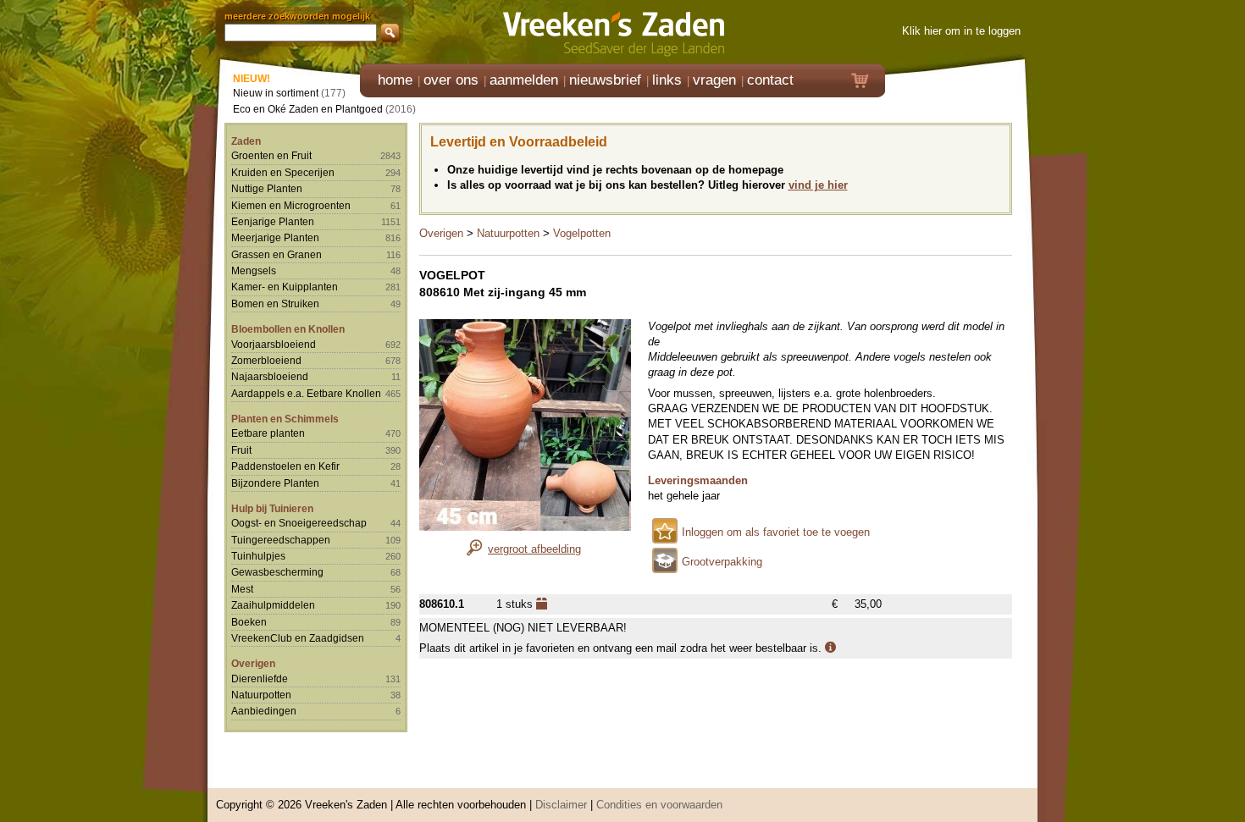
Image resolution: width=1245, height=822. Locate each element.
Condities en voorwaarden (659, 804)
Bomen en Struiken (275, 303)
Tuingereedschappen (280, 539)
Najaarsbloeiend (269, 376)
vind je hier (818, 185)
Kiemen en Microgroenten (291, 205)
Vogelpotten (582, 233)
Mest (242, 588)
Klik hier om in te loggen (961, 31)
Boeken (249, 621)
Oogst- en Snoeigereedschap (299, 522)
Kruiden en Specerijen (283, 172)
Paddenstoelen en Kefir (285, 466)
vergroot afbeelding (534, 549)
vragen (714, 80)
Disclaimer (561, 804)
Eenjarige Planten (272, 221)
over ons (451, 80)
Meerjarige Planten (275, 237)
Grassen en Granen (276, 254)
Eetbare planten (268, 433)
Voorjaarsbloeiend (273, 344)
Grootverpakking (722, 561)
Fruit (241, 449)
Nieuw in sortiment (275, 92)
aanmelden (524, 80)
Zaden (246, 140)
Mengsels (253, 270)
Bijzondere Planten (275, 482)
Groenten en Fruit (271, 155)
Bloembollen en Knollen (288, 328)
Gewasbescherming (277, 571)
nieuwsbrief (605, 80)
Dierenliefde (259, 678)
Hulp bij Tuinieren (272, 508)
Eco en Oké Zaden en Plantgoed (308, 108)
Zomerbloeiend (266, 360)
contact (770, 80)
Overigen (253, 663)
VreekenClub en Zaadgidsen (297, 637)
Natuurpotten (261, 694)
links (667, 80)
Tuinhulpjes (258, 555)
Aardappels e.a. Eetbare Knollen (306, 393)
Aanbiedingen (263, 710)
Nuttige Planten (266, 188)
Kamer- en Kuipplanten (284, 286)
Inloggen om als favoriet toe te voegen (776, 532)
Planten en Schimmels (285, 418)
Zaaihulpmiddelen (273, 604)
